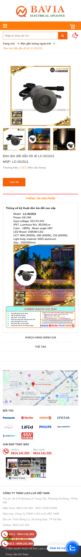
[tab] (40, 198)
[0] (72, 27)
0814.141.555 (20, 453)
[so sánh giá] (40, 537)
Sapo (25, 554)
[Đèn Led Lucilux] (40, 11)
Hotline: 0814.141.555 (16, 524)
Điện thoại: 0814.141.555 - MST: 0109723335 (30, 508)
